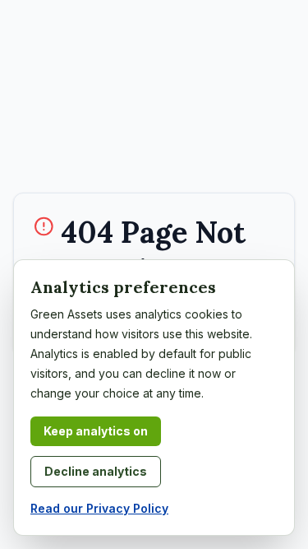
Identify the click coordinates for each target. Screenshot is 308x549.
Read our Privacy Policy (99, 508)
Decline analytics (95, 471)
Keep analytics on (96, 431)
